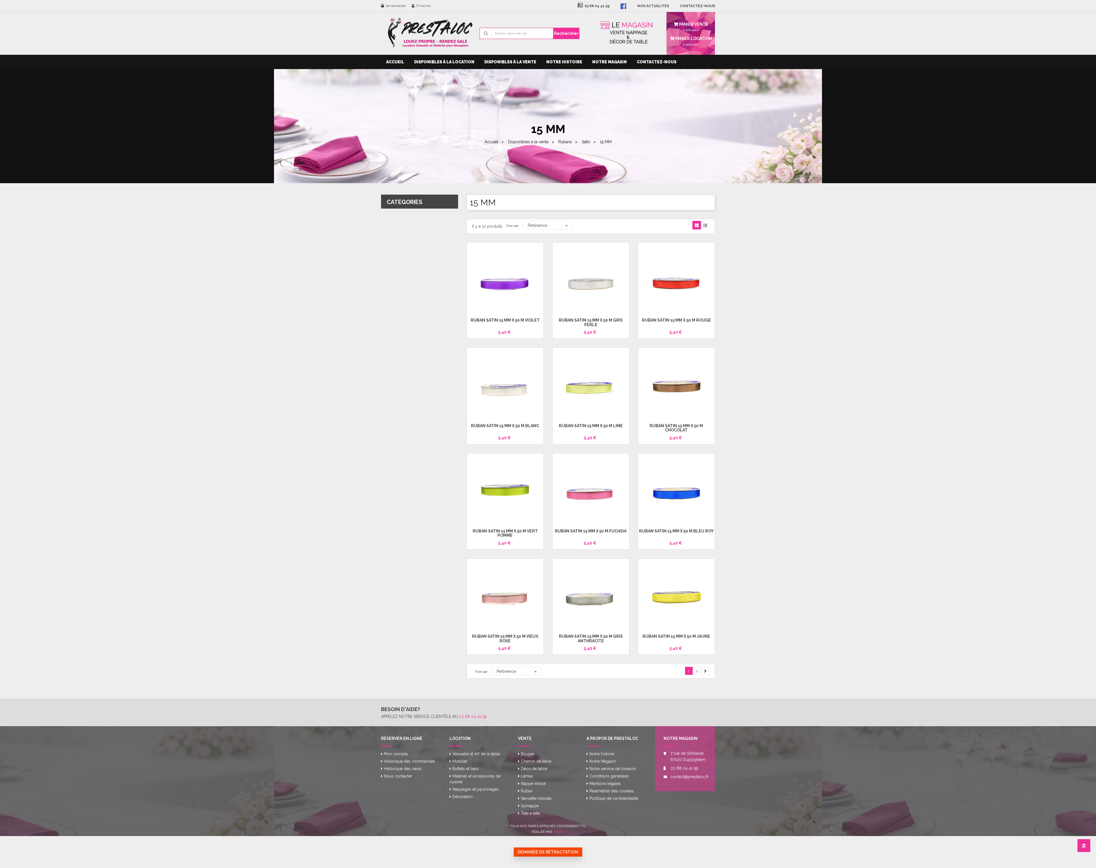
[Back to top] (1083, 847)
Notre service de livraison (612, 768)
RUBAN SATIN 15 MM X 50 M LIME (591, 425)
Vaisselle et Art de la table (476, 754)
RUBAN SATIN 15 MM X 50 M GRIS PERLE (591, 322)
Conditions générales (609, 776)
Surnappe (530, 806)
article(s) (693, 41)
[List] (705, 225)
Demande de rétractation (548, 852)
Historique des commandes (409, 761)
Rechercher (566, 33)
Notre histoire (564, 62)
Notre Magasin (609, 62)
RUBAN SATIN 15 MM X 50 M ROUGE (676, 320)
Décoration (462, 796)
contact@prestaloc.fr (688, 776)
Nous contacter (398, 776)
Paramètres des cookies (611, 791)
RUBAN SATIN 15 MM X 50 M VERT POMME (505, 533)
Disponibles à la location (444, 62)
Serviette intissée (536, 798)
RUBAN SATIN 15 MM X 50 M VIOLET (505, 320)
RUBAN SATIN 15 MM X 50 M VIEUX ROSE (505, 638)
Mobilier (460, 761)
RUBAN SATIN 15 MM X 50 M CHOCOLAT (676, 427)
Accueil (395, 62)
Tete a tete (530, 813)
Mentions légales (605, 783)
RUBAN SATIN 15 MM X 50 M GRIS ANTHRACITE (591, 638)
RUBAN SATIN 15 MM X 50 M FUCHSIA (590, 531)
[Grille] (697, 225)
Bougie (527, 754)
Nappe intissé (533, 783)
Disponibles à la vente (510, 62)
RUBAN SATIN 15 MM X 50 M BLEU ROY (676, 531)
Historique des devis (403, 768)
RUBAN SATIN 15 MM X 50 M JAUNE (676, 636)
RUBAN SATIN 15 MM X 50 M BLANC (505, 425)
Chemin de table (536, 761)
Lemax (527, 776)
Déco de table (534, 768)
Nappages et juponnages (475, 789)
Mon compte (396, 754)
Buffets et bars (465, 768)
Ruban (527, 791)
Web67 (559, 832)
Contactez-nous (656, 62)
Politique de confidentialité (613, 798)
